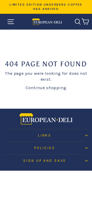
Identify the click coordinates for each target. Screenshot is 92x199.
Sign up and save (44, 161)
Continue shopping (46, 87)
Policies (44, 148)
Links (45, 135)
